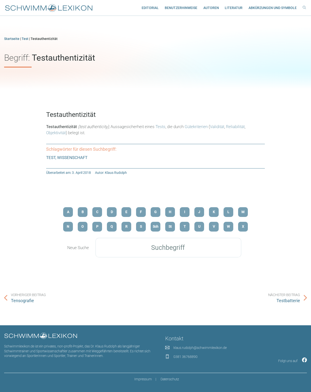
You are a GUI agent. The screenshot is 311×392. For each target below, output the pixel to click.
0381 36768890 (185, 357)
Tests (160, 126)
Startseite (11, 39)
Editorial (150, 8)
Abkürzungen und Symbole (273, 8)
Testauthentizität (71, 115)
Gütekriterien (196, 126)
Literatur (233, 8)
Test (25, 39)
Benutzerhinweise (181, 8)
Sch (155, 226)
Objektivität (56, 132)
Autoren (211, 8)
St (170, 226)
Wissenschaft (72, 157)
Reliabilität (235, 126)
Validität (217, 126)
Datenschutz (170, 379)
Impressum (143, 379)
